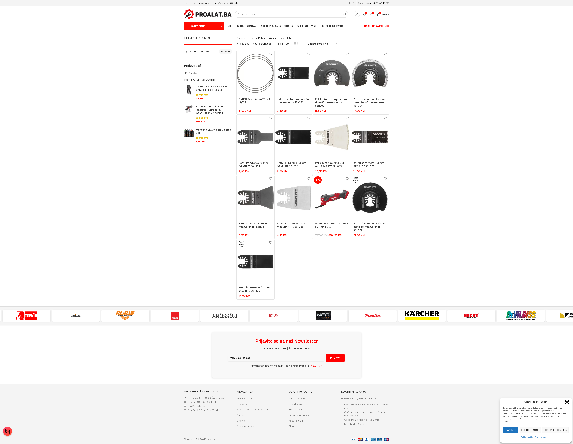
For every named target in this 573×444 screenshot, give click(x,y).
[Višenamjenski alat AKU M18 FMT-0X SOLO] (332, 197)
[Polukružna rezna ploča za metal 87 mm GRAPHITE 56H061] (370, 197)
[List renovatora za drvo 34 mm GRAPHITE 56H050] (294, 73)
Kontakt (240, 415)
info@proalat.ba (196, 406)
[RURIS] (125, 315)
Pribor (252, 38)
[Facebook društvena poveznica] (349, 3)
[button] (567, 401)
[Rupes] (174, 315)
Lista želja (241, 403)
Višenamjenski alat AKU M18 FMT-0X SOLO (332, 225)
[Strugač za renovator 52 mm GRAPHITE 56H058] (294, 197)
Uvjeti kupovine (297, 403)
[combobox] (208, 73)
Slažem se (511, 430)
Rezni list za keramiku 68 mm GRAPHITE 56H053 (330, 164)
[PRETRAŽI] (344, 14)
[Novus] (273, 315)
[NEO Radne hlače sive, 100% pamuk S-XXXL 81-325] (189, 92)
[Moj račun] (356, 14)
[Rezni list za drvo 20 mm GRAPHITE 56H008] (255, 137)
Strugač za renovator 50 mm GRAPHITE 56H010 (253, 225)
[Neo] (323, 315)
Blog (291, 426)
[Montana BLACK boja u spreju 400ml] (189, 135)
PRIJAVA (335, 358)
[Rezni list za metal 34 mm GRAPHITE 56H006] (370, 137)
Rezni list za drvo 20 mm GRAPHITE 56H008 (253, 164)
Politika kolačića (527, 437)
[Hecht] (471, 315)
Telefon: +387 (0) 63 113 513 (202, 402)
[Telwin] (26, 315)
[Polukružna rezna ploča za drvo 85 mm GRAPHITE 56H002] (332, 73)
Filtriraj (225, 52)
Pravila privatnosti (542, 437)
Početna (241, 38)
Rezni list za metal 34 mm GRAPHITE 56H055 (254, 289)
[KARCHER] (422, 315)
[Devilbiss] (520, 315)
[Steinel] (75, 315)
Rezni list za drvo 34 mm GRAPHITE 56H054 (291, 164)
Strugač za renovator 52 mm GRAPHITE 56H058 (291, 225)
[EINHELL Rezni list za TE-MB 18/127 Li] (255, 73)
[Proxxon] (224, 315)
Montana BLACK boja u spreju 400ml (214, 131)
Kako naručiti (296, 420)
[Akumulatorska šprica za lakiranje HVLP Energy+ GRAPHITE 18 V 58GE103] (189, 114)
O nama (240, 420)
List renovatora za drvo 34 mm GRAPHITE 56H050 (293, 100)
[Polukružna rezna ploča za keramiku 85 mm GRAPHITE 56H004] (370, 73)
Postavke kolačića (555, 430)
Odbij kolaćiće (530, 430)
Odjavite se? (316, 366)
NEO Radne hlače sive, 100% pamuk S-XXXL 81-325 (212, 88)
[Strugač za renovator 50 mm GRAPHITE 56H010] (255, 197)
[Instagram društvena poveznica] (353, 3)
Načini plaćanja (297, 398)
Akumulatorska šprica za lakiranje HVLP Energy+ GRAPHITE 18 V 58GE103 (211, 110)
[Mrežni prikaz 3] (296, 44)
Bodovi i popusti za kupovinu (252, 409)
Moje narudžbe (244, 398)
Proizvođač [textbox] (191, 73)
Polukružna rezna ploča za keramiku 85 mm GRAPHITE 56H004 (369, 102)
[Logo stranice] (208, 14)
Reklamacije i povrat (299, 415)
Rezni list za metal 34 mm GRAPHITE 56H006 (368, 164)
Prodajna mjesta (245, 426)
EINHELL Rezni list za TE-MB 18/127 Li (254, 100)
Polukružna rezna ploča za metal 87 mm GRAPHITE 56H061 (369, 227)
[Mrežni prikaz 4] (301, 44)
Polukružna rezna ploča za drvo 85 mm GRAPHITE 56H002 (331, 102)
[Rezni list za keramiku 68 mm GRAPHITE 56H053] (332, 137)
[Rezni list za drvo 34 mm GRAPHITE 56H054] (294, 137)
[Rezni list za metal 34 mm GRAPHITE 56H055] (255, 261)
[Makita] (372, 315)
